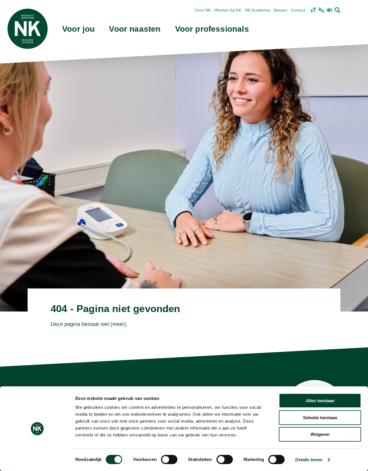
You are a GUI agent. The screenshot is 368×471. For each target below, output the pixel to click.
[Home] (27, 29)
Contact (298, 10)
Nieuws (280, 10)
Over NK (203, 10)
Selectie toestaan (320, 417)
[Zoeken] (337, 10)
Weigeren (319, 434)
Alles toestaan (320, 400)
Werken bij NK (227, 10)
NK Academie (257, 10)
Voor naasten (134, 28)
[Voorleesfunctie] (329, 10)
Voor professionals (212, 28)
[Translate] (321, 10)
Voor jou (78, 28)
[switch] (169, 459)
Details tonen (308, 459)
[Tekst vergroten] (313, 10)
